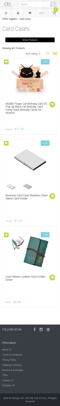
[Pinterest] (48, 329)
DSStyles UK (8, 385)
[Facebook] (34, 329)
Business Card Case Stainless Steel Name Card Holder (27, 197)
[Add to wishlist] (6, 62)
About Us (7, 349)
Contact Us (7, 380)
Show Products (30, 39)
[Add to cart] (52, 104)
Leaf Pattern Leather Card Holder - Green (26, 278)
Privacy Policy (9, 359)
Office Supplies (9, 18)
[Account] (18, 13)
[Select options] (52, 196)
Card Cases (25, 18)
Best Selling (31, 53)
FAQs (5, 375)
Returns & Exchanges (13, 370)
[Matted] (30, 186)
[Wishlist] (30, 13)
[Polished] (13, 186)
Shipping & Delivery (12, 364)
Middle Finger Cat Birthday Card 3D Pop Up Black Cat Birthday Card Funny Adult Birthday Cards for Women (26, 108)
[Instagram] (41, 329)
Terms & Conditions (12, 354)
